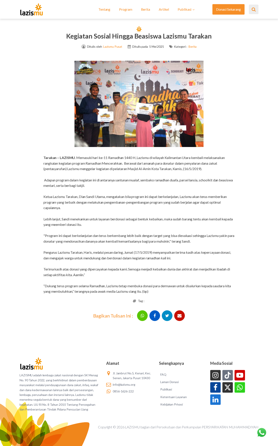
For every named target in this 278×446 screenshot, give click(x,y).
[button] (142, 315)
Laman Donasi (169, 382)
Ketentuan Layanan (173, 397)
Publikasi (184, 9)
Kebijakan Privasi (171, 404)
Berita (145, 9)
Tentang (104, 9)
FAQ (163, 374)
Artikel (164, 9)
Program (125, 9)
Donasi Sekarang (228, 9)
